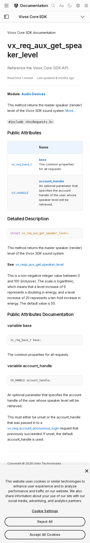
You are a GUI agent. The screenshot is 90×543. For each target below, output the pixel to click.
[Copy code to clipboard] (69, 233)
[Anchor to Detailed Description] (4, 218)
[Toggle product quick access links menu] (82, 16)
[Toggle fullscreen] (77, 233)
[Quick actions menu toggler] (86, 5)
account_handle (51, 181)
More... (70, 111)
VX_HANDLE (19, 193)
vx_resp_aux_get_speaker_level (39, 264)
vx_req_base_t (21, 164)
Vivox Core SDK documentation (31, 33)
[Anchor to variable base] (4, 325)
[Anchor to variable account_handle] (4, 365)
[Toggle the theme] (69, 5)
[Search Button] (53, 5)
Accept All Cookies (45, 535)
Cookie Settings (45, 511)
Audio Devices (33, 94)
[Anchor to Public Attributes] (4, 132)
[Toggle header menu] (6, 5)
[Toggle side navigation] (6, 16)
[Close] (87, 471)
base (42, 159)
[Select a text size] (61, 5)
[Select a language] (78, 5)
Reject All (45, 522)
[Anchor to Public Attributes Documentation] (4, 314)
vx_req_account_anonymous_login (33, 428)
